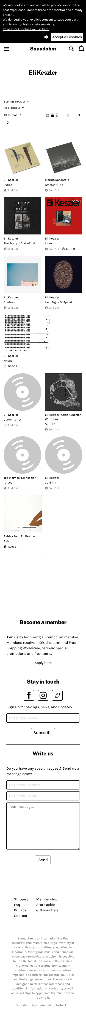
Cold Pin (50, 482)
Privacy (20, 910)
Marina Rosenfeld (57, 180)
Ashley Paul (11, 536)
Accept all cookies (67, 37)
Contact (20, 915)
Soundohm (43, 49)
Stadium (10, 302)
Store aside (45, 904)
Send (43, 859)
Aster (7, 541)
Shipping (21, 899)
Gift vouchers (47, 910)
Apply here (43, 662)
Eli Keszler (11, 180)
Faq (17, 904)
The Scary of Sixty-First (19, 243)
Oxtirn (8, 185)
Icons (49, 243)
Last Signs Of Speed (58, 302)
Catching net (12, 419)
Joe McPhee (12, 477)
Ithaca (8, 482)
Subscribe (43, 732)
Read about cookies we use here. (26, 29)
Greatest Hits (54, 185)
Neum (8, 361)
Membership (46, 899)
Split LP (50, 424)
